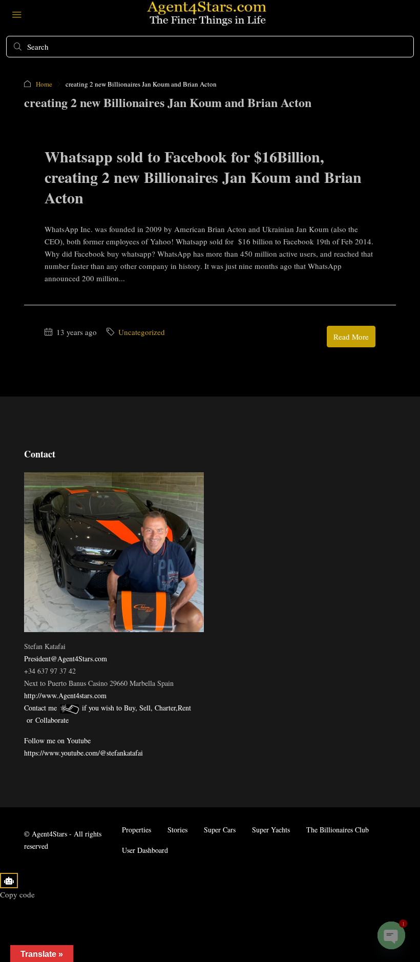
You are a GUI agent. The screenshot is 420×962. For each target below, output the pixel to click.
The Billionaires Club (337, 829)
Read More (351, 336)
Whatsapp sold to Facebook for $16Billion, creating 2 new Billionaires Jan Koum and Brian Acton (203, 176)
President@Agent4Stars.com (65, 658)
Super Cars (220, 829)
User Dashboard (145, 850)
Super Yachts (271, 829)
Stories (177, 829)
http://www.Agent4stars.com (65, 695)
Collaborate (52, 720)
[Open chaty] (391, 935)
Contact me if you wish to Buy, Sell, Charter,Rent (107, 708)
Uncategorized (141, 332)
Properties (136, 829)
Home (44, 84)
